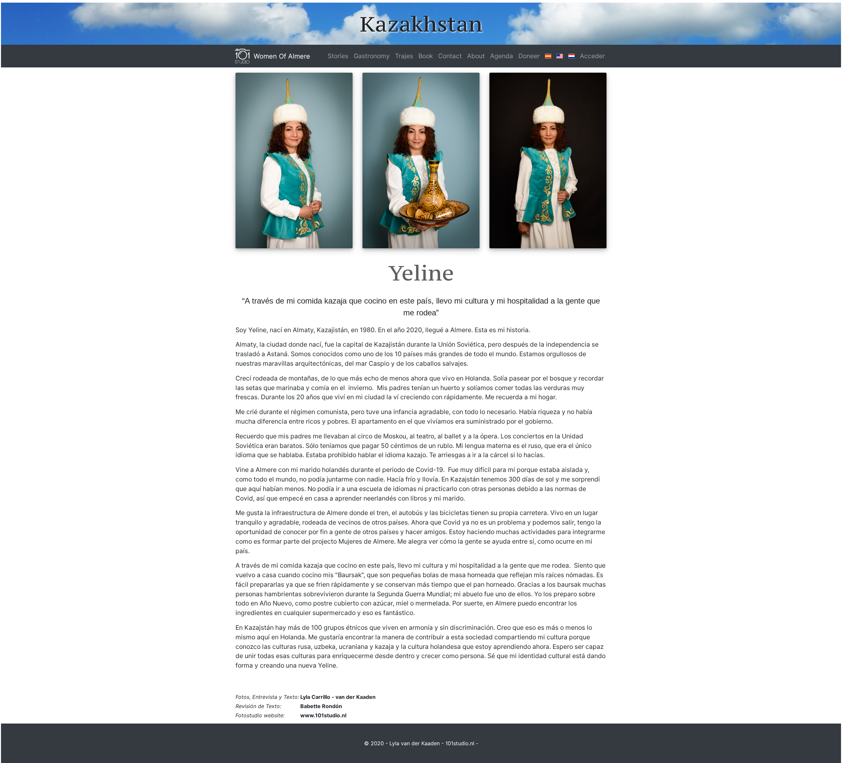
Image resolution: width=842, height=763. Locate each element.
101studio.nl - (461, 743)
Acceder (592, 56)
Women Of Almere (282, 56)
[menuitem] (338, 56)
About (476, 56)
